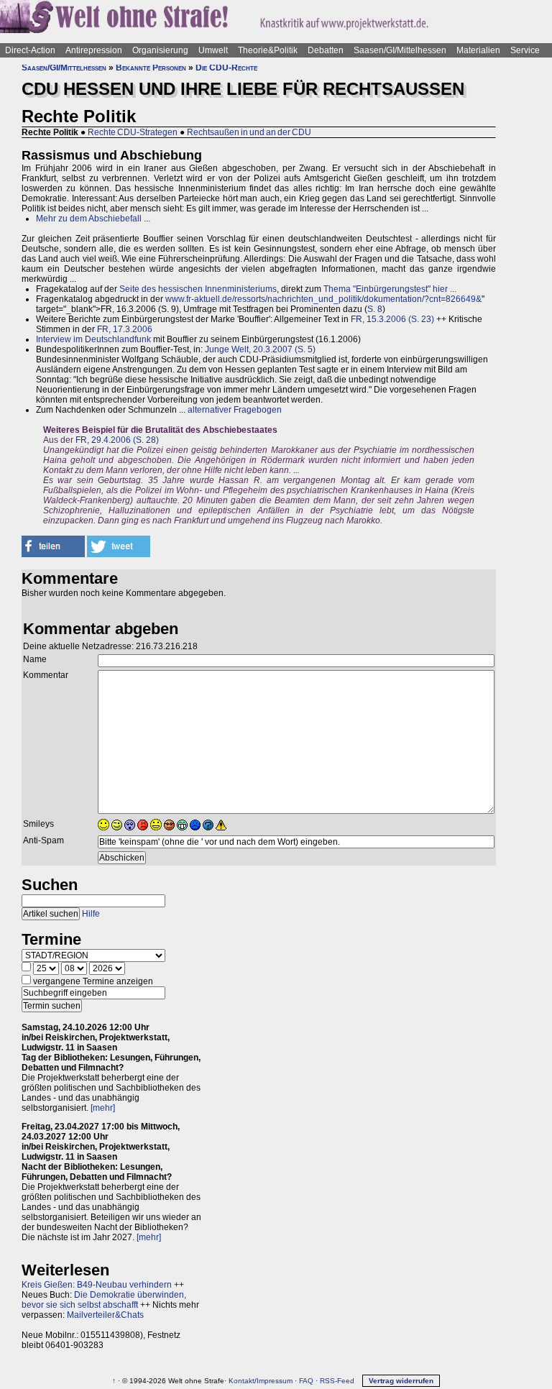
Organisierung (160, 50)
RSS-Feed (337, 1381)
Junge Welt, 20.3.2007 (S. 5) (260, 349)
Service (525, 50)
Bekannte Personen (151, 68)
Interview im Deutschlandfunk (93, 339)
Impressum (275, 1381)
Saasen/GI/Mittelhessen (400, 50)
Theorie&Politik (268, 50)
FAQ (306, 1381)
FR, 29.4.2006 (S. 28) (117, 440)
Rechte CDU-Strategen (133, 132)
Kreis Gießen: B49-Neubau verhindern (97, 1285)
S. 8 (374, 309)
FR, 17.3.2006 (124, 329)
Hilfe (91, 914)
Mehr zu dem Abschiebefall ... (93, 219)
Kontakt (241, 1381)
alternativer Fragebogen (235, 410)
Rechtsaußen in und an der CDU (249, 132)
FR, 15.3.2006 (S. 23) (392, 319)
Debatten (326, 50)
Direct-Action (30, 50)
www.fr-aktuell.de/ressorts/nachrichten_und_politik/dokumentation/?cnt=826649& (323, 299)
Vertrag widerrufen (401, 1381)
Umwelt (213, 50)
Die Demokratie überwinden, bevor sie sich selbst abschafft (104, 1300)
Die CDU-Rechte (226, 68)
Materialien (478, 50)
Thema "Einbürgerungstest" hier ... (389, 289)
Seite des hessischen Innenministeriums (198, 289)
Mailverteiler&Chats (105, 1315)
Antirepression (93, 50)
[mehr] (103, 1108)
